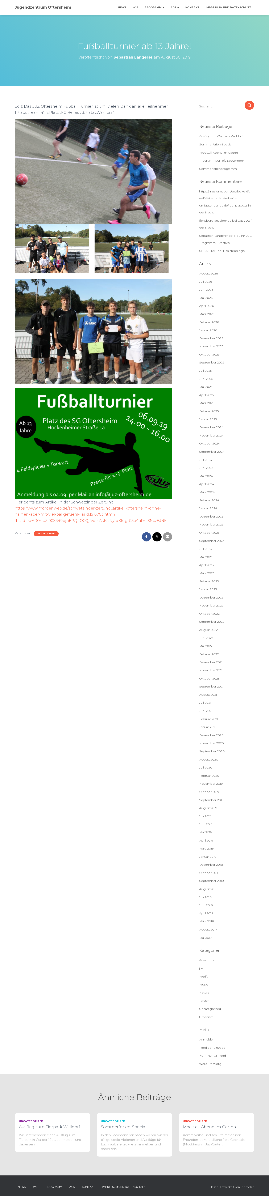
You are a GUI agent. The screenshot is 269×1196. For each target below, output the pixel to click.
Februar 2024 (209, 500)
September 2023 (211, 541)
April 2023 (206, 565)
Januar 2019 (207, 857)
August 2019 (208, 808)
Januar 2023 (208, 589)
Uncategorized (46, 533)
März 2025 (206, 403)
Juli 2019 (205, 816)
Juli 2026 (205, 282)
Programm (153, 7)
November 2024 (211, 435)
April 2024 (206, 484)
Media (203, 976)
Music (203, 984)
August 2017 (208, 929)
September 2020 (212, 751)
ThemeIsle (247, 1187)
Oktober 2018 (209, 873)
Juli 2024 (205, 460)
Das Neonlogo (234, 251)
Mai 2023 (205, 557)
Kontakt (192, 7)
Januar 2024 (208, 508)
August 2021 (208, 695)
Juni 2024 (206, 468)
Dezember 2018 (211, 865)
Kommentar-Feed (212, 1055)
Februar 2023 (209, 581)
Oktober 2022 (209, 614)
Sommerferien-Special (215, 144)
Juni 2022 (206, 638)
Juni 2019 (205, 824)
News (122, 7)
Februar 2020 (209, 776)
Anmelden (207, 1039)
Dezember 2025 (211, 338)
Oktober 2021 (209, 678)
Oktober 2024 (209, 443)
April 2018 (206, 913)
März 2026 (206, 314)
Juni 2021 (205, 711)
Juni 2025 (206, 379)
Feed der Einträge (212, 1048)
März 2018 (206, 921)
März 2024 (207, 492)
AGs (174, 7)
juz (201, 968)
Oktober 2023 (209, 533)
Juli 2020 (205, 767)
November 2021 (211, 670)
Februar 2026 (209, 322)
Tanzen (204, 1001)
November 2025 (211, 346)
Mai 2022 (205, 646)
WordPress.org (210, 1064)
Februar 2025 (209, 411)
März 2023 (206, 573)
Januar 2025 (208, 419)
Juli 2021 (205, 703)
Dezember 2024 (211, 427)
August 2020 (208, 759)
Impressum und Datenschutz (228, 7)
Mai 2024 (206, 476)
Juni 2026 (206, 289)
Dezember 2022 (211, 597)
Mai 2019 (205, 832)
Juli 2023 (205, 549)
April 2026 (206, 306)
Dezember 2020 (211, 735)
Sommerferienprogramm (218, 169)
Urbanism (206, 1017)
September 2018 (211, 881)
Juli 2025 (205, 371)
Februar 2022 (209, 654)
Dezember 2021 (211, 662)
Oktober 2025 (209, 354)
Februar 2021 (208, 719)
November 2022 (211, 605)
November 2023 (211, 524)
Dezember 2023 (211, 516)
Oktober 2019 (209, 792)
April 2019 (206, 840)
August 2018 (208, 889)
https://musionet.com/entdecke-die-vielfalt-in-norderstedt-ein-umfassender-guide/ (225, 198)
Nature (204, 993)
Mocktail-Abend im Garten (218, 152)
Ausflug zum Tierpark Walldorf (221, 136)
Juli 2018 (205, 897)
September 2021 (211, 686)
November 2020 (211, 743)
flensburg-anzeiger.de (215, 220)
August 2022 (208, 630)
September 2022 (211, 621)
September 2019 (211, 800)
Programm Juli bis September (221, 160)
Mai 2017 (205, 938)
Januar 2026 (208, 330)
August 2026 (208, 273)
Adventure (206, 960)
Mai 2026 (205, 298)
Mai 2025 (205, 387)
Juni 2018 (206, 905)
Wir (135, 7)
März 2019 (206, 848)
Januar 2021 (207, 727)
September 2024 (211, 452)
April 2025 (206, 395)
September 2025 (211, 362)
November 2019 (211, 784)
